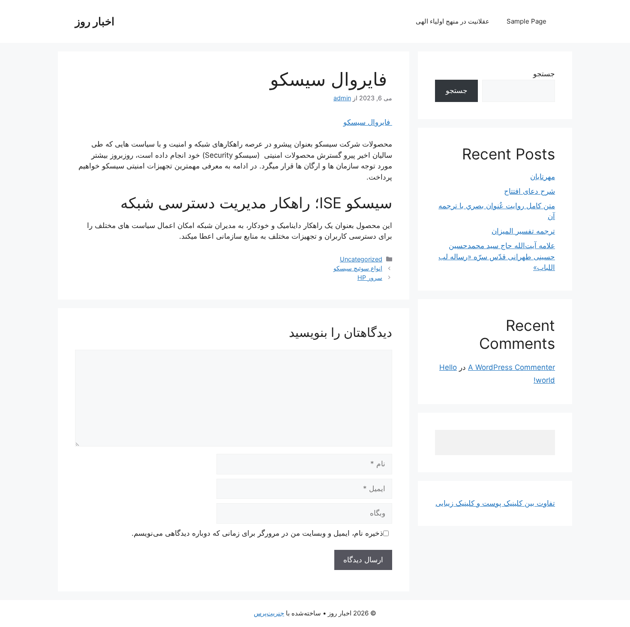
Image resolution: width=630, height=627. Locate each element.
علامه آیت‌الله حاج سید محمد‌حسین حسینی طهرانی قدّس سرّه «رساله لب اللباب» (496, 256)
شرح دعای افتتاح (529, 191)
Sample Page (526, 21)
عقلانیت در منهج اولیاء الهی (452, 21)
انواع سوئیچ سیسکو (357, 268)
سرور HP (369, 277)
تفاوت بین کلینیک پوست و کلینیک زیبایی (495, 503)
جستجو (544, 73)
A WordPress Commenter (511, 367)
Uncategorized (361, 259)
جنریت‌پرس (269, 613)
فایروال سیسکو (367, 122)
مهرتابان (542, 176)
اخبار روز (94, 21)
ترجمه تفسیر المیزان (523, 231)
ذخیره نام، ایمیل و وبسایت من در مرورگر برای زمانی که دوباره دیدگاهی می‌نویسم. (257, 533)
